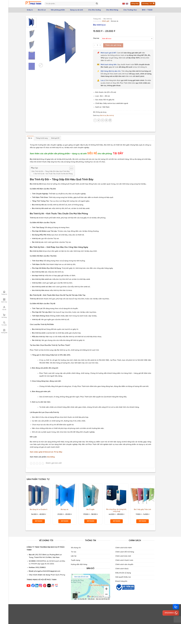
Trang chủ (97, 19)
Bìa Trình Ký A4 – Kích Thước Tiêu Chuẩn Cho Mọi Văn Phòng (54, 173)
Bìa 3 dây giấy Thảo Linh (142, 509)
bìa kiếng (51, 457)
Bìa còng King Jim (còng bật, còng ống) (116, 510)
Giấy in (30, 10)
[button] (41, 65)
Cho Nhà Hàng (112, 10)
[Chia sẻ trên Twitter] (99, 120)
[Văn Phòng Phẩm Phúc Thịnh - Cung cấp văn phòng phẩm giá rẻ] (33, 3)
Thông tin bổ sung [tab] (41, 138)
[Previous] (42, 43)
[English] (127, 4)
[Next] (84, 43)
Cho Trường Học (130, 10)
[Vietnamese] (123, 4)
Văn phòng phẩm (58, 10)
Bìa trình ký (108, 19)
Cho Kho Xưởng (94, 10)
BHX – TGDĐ (147, 10)
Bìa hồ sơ (42, 10)
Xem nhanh (38, 521)
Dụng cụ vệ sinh (76, 10)
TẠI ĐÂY (118, 153)
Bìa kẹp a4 (64, 509)
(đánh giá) (106, 21)
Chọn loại (96, 38)
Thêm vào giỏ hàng (113, 45)
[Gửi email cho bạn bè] (102, 120)
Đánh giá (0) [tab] (55, 138)
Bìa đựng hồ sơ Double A (38, 509)
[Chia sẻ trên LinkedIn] (110, 120)
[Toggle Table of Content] (70, 168)
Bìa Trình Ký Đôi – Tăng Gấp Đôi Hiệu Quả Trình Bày (51, 171)
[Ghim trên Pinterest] (106, 120)
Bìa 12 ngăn (90, 509)
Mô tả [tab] (30, 138)
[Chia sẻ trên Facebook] (95, 120)
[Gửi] (97, 3)
